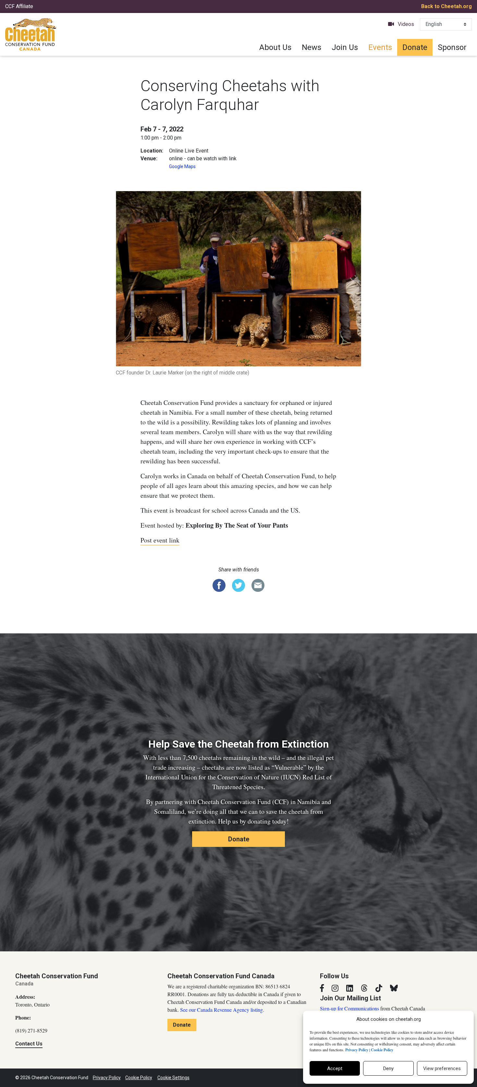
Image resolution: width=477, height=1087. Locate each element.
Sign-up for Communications (349, 1008)
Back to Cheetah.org (446, 6)
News (311, 47)
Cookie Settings (173, 1077)
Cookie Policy (138, 1077)
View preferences (442, 1068)
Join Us (345, 47)
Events (380, 47)
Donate (414, 47)
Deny (388, 1068)
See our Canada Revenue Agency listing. (222, 1009)
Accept (334, 1068)
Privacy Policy (107, 1077)
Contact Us (29, 1044)
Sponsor (452, 47)
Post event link (160, 540)
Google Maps (182, 166)
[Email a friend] (257, 585)
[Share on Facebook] (219, 585)
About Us (275, 47)
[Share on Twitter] (238, 585)
